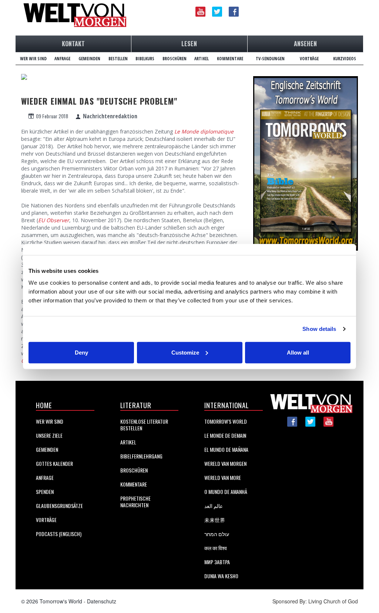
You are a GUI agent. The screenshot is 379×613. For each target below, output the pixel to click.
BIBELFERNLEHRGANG (141, 456)
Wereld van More (222, 477)
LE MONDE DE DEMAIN (225, 435)
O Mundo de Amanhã (225, 491)
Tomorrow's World (225, 421)
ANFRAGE (62, 58)
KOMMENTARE (230, 58)
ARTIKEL (201, 58)
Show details (319, 329)
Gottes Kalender (54, 463)
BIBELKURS (144, 58)
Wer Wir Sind (49, 421)
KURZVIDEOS (344, 58)
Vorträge (46, 520)
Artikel (128, 442)
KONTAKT (73, 43)
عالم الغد (213, 505)
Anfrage (45, 477)
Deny (81, 352)
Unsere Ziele (49, 435)
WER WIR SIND (33, 58)
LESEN (189, 43)
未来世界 (214, 520)
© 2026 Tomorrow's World (51, 601)
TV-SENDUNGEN (270, 58)
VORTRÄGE (309, 58)
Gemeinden (47, 449)
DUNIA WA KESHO (221, 576)
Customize (185, 352)
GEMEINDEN (89, 58)
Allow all (298, 352)
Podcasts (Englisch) (58, 534)
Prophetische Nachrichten (135, 501)
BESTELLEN (118, 58)
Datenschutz (101, 601)
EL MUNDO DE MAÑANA (226, 449)
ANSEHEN (305, 43)
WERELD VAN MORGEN (225, 463)
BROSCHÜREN (174, 58)
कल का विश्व (215, 548)
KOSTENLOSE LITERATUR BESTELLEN (144, 424)
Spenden (45, 491)
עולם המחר (216, 534)
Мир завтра (217, 562)
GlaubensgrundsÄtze (59, 505)
